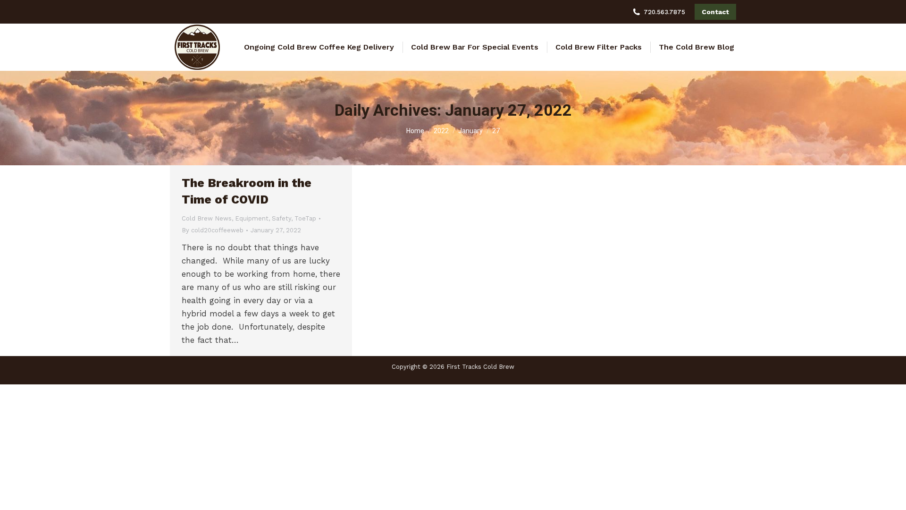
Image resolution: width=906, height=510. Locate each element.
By (212, 230)
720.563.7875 (664, 12)
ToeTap (305, 218)
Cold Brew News (207, 218)
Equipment (251, 218)
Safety (281, 218)
